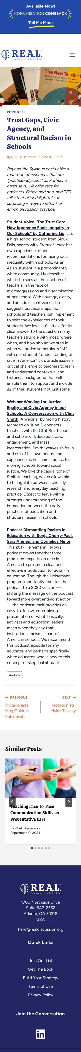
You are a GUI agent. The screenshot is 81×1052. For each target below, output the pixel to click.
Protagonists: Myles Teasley (63, 704)
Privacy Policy (40, 995)
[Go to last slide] (12, 802)
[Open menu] (75, 55)
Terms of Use (41, 986)
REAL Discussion (23, 157)
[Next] (68, 802)
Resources (16, 112)
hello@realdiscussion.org (40, 929)
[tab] (32, 848)
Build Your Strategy (40, 977)
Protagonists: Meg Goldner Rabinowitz (17, 707)
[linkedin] (40, 1032)
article (14, 675)
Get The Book (40, 969)
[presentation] (40, 778)
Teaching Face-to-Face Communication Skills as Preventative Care (34, 813)
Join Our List (40, 960)
